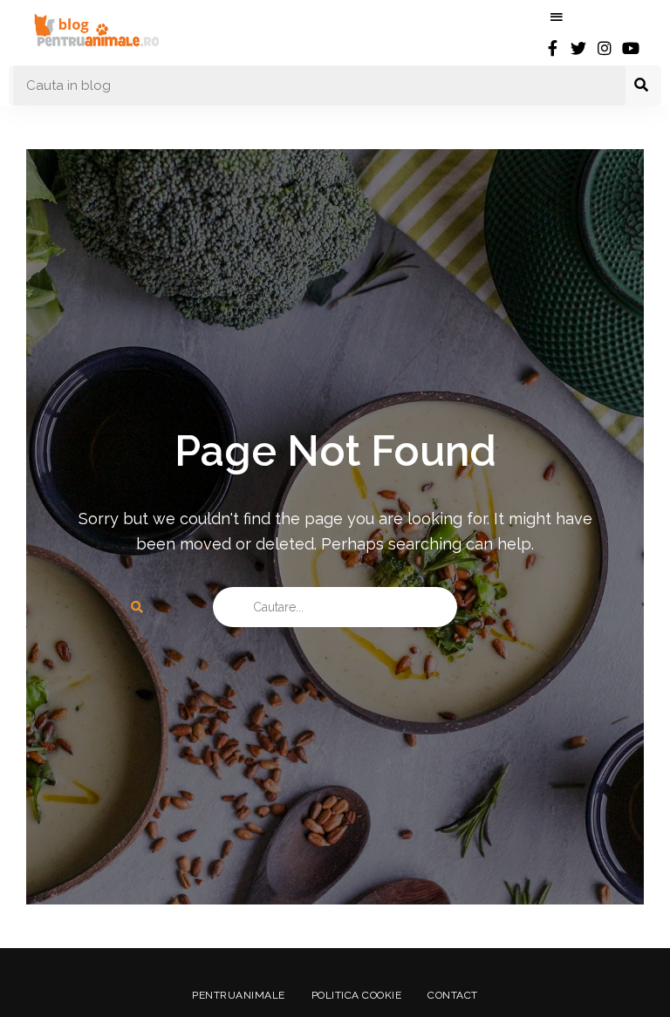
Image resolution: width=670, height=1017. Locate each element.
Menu (556, 17)
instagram (604, 48)
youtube (631, 48)
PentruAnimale (238, 995)
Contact (452, 995)
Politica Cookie (356, 995)
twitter (578, 48)
